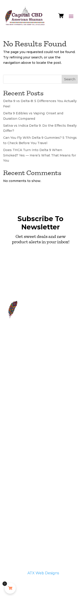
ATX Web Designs (43, 573)
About (40, 363)
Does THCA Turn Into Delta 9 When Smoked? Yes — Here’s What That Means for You (39, 155)
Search (69, 79)
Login (12, 400)
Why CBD (16, 353)
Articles (14, 386)
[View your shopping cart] (61, 17)
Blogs (12, 393)
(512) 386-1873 (46, 352)
